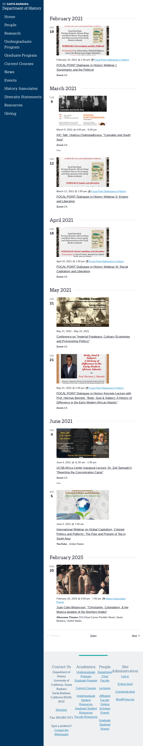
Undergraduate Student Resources (86, 700)
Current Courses (18, 63)
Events (10, 80)
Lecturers (105, 688)
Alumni (104, 728)
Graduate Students (105, 722)
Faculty (104, 680)
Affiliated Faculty (104, 698)
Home (9, 16)
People (10, 25)
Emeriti (104, 712)
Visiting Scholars (104, 706)
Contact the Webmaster (61, 732)
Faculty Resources (85, 716)
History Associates (20, 88)
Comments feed (125, 691)
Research (12, 33)
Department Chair (105, 674)
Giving (10, 113)
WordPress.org (125, 699)
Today (93, 635)
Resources (13, 105)
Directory (61, 709)
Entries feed (125, 684)
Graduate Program (20, 55)
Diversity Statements (23, 96)
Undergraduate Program (18, 44)
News (9, 72)
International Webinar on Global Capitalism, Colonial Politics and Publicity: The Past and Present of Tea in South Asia (91, 534)
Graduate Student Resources (86, 710)
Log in (125, 676)
